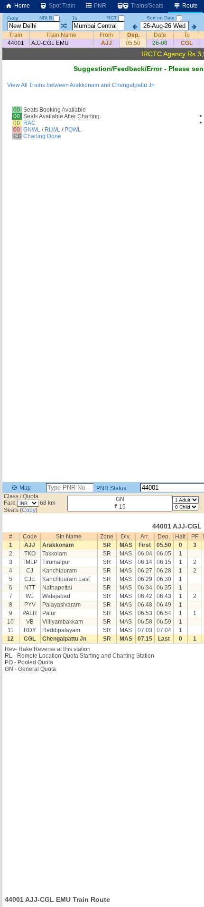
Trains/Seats (146, 5)
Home (21, 5)
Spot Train (61, 5)
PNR (99, 5)
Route (189, 5)
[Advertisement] (102, 781)
